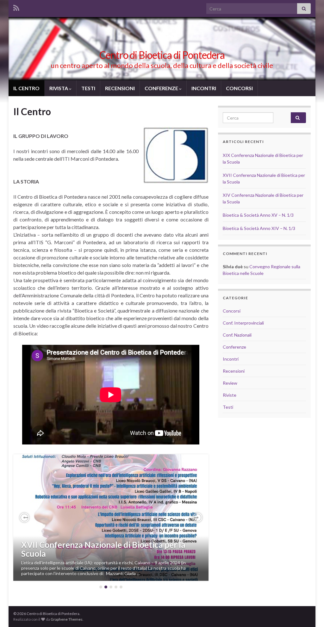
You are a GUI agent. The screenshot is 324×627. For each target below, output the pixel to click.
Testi (228, 407)
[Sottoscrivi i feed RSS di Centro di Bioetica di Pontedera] (16, 6)
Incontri (231, 359)
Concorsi (231, 311)
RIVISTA (59, 88)
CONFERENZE (162, 88)
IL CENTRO (26, 88)
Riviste (229, 395)
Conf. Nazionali (237, 335)
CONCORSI (239, 88)
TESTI (88, 88)
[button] (24, 517)
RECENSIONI (120, 88)
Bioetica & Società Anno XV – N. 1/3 (258, 215)
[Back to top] (310, 613)
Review (230, 383)
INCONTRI (203, 88)
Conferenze (234, 347)
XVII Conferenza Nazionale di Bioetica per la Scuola (103, 549)
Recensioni (234, 371)
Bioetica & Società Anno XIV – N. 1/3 (259, 228)
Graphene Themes (67, 619)
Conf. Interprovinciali (243, 323)
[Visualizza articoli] (111, 517)
